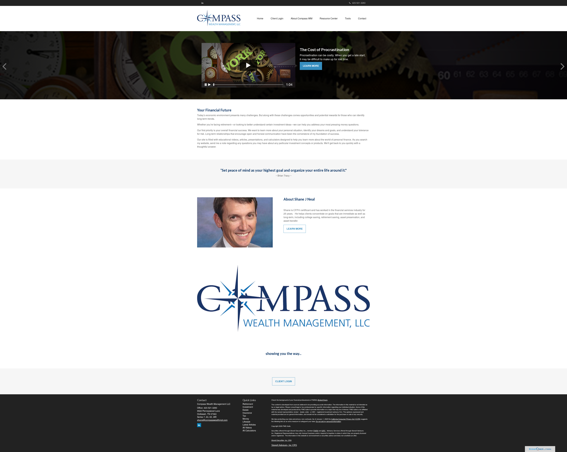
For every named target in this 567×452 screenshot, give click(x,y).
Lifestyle (246, 421)
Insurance (247, 412)
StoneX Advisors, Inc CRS (284, 445)
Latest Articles (249, 424)
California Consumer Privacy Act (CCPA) (345, 419)
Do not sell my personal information (328, 421)
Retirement (248, 403)
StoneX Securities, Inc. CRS (281, 440)
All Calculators (249, 430)
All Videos (247, 427)
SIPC (323, 430)
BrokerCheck (323, 400)
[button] (277, 18)
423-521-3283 (358, 2)
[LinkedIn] (202, 2)
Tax (244, 415)
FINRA (315, 430)
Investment (248, 406)
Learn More (311, 65)
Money (246, 418)
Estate (246, 409)
